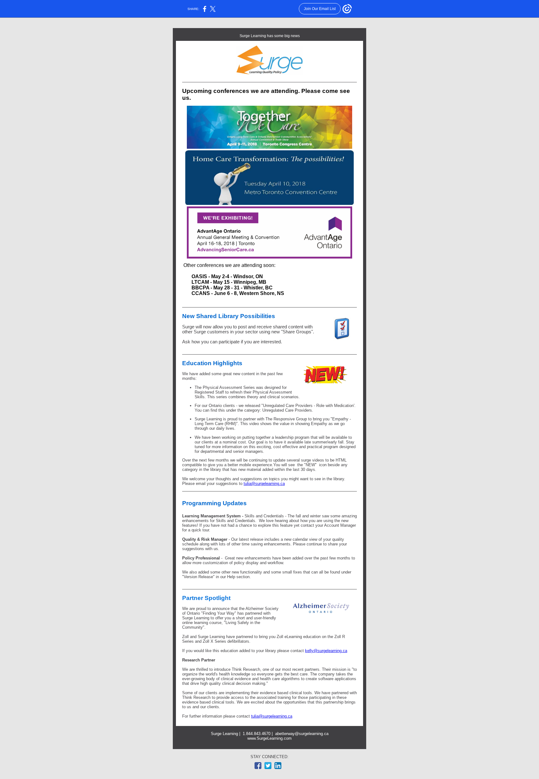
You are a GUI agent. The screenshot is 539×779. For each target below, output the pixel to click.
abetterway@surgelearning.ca (301, 733)
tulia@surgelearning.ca (264, 483)
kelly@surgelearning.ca (326, 650)
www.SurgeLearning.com (269, 738)
